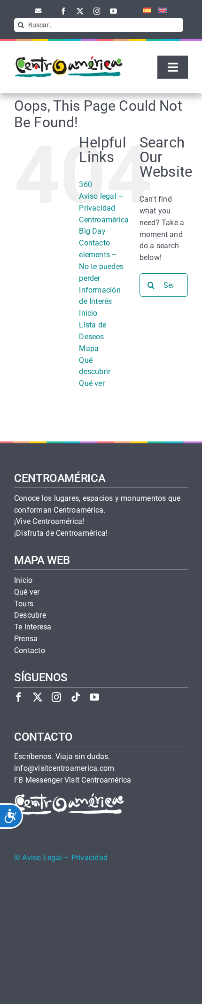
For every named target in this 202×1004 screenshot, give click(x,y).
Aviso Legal (42, 858)
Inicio (88, 313)
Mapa (89, 348)
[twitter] (80, 11)
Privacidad (89, 858)
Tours (23, 604)
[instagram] (97, 11)
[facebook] (63, 11)
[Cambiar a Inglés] (159, 11)
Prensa (26, 639)
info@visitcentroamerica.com (64, 768)
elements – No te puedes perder (101, 266)
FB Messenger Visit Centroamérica (72, 780)
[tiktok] (75, 697)
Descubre (30, 615)
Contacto (94, 242)
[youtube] (113, 11)
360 (85, 184)
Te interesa (33, 627)
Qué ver (92, 383)
